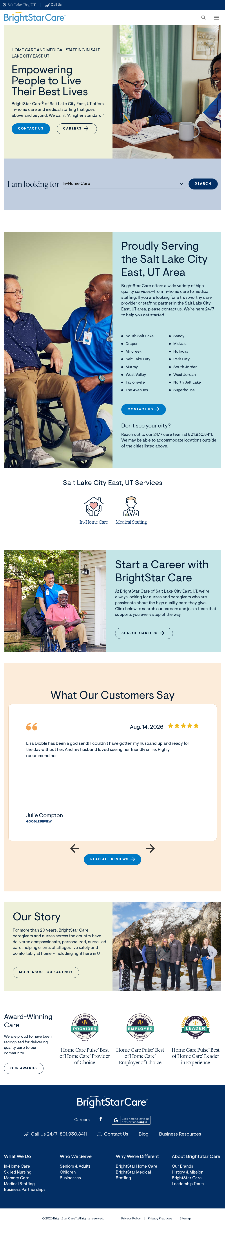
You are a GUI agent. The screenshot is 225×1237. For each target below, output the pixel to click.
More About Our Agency (46, 972)
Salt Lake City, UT (22, 4)
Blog (144, 1134)
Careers (72, 128)
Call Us (56, 5)
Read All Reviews (109, 859)
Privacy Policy (131, 1218)
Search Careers (142, 635)
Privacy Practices (160, 1218)
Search (203, 184)
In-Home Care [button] (76, 184)
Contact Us (31, 128)
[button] (203, 17)
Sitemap (185, 1218)
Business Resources (180, 1134)
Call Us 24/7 (59, 1134)
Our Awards (23, 1068)
